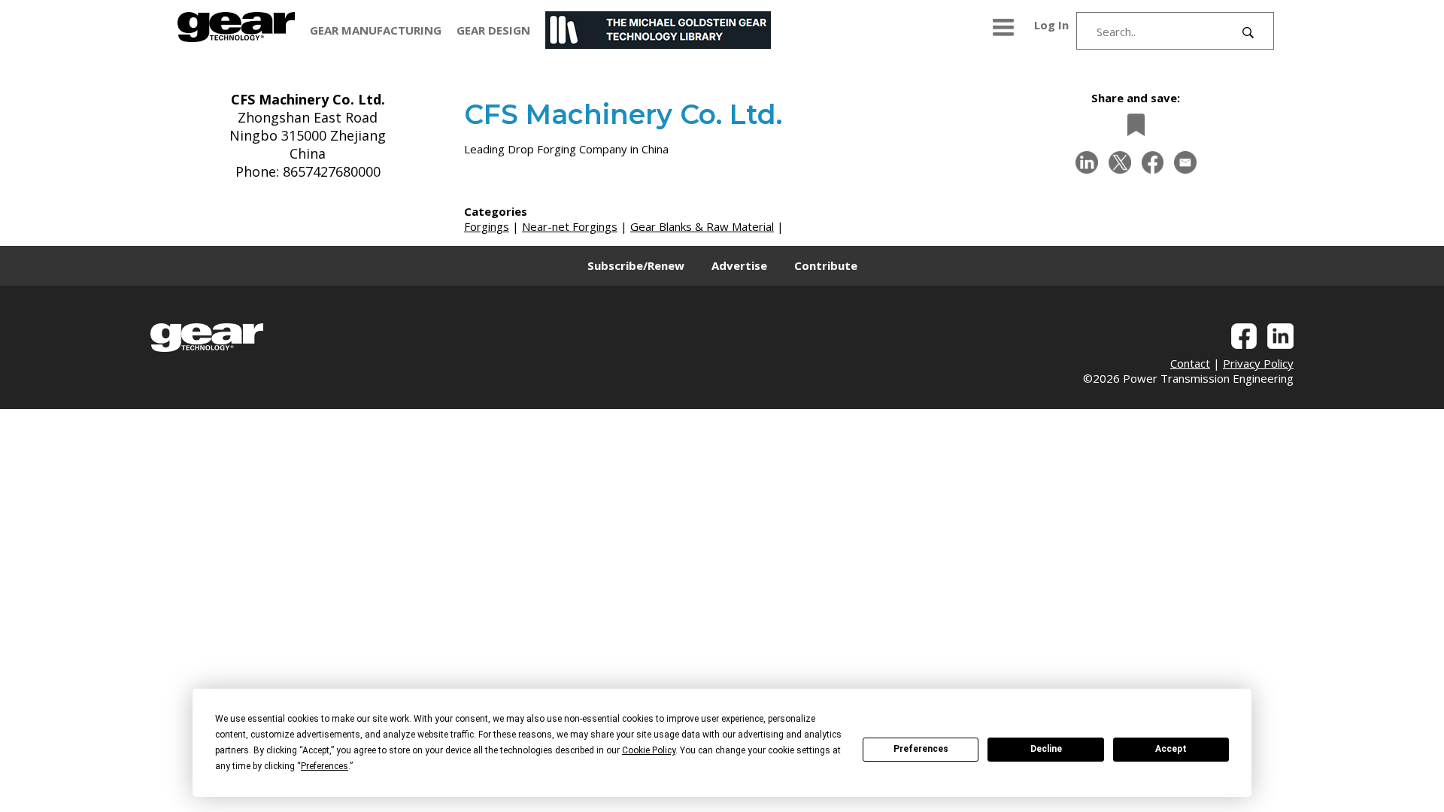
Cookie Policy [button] (648, 750)
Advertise (739, 265)
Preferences (920, 749)
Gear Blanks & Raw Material (702, 226)
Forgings (486, 226)
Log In (1051, 24)
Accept (1171, 749)
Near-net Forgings (569, 226)
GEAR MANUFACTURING (375, 30)
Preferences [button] (324, 766)
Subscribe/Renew (635, 265)
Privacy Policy (1258, 363)
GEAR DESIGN (493, 30)
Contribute (825, 265)
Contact (1190, 363)
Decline (1046, 749)
